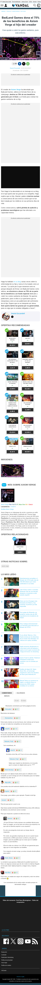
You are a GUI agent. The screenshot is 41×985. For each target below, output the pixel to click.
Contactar (3, 954)
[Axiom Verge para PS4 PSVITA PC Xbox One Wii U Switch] (7, 495)
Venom (35, 1)
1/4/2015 (13, 506)
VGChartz (3, 970)
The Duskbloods (16, 1)
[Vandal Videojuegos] (20, 5)
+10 (15, 728)
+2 (18, 818)
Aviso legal (4, 962)
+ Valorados (20, 693)
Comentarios (7, 693)
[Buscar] (34, 5)
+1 (19, 741)
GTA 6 (30, 1)
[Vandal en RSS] (35, 941)
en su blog (17, 282)
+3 (21, 750)
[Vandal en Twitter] (13, 941)
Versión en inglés (20, 976)
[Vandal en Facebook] (6, 941)
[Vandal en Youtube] (28, 941)
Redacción (4, 952)
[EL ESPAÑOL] (39, 5)
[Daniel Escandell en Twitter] (12, 317)
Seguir (4, 484)
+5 (19, 718)
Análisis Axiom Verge (7, 509)
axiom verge (5, 566)
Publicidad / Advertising (7, 957)
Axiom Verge (16, 89)
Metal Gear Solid (6, 1)
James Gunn (24, 1)
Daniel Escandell (15, 68)
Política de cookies (6, 965)
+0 (17, 709)
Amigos (6, 696)
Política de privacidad (6, 960)
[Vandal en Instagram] (20, 941)
